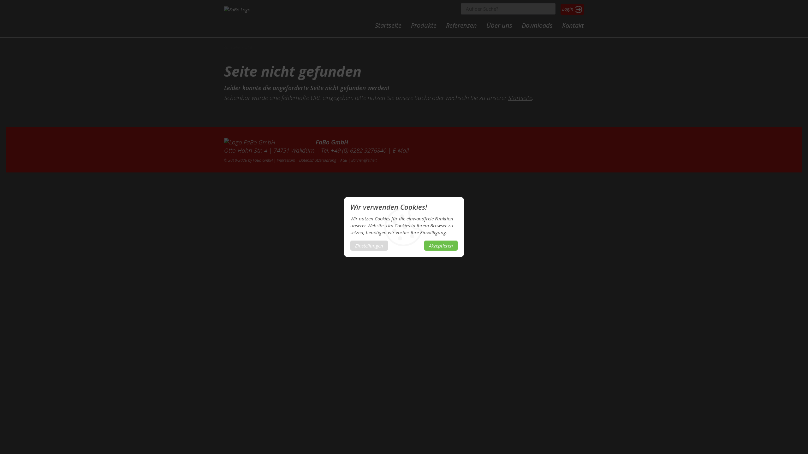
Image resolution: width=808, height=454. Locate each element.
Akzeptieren (441, 245)
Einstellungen (369, 245)
